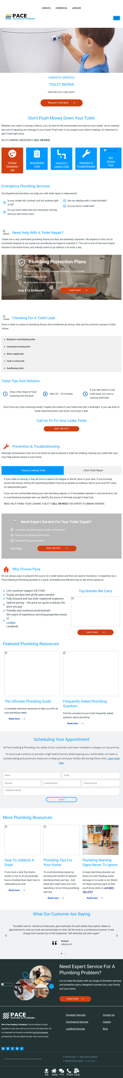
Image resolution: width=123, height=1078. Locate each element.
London (10, 622)
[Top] (46, 1071)
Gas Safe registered (40, 1032)
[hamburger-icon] (116, 18)
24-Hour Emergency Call (12, 166)
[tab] (33, 470)
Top (46, 1074)
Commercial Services (77, 1022)
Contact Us (108, 1015)
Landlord (76, 8)
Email (77, 1074)
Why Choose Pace (111, 161)
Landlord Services (75, 1028)
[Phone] (69, 1071)
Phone (70, 1074)
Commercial (61, 8)
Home (55, 1074)
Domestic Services (76, 1015)
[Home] (54, 1071)
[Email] (76, 1071)
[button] (6, 935)
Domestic (46, 8)
